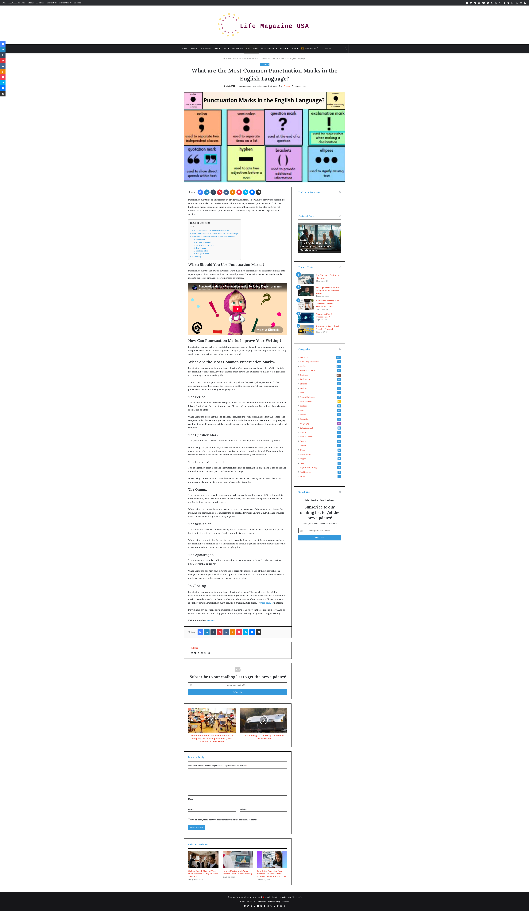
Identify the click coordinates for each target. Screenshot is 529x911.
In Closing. (196, 257)
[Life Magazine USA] (264, 25)
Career (303, 445)
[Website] (192, 652)
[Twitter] (199, 652)
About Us (40, 3)
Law (302, 410)
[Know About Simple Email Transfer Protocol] (306, 330)
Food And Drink (307, 370)
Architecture (305, 472)
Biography (304, 423)
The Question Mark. (204, 242)
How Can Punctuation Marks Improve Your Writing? (215, 233)
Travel (303, 415)
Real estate (305, 379)
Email (191, 809)
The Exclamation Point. (205, 245)
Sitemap (77, 3)
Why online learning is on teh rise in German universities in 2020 (327, 303)
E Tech (299, 897)
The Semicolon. (202, 251)
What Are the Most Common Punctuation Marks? (213, 237)
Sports (303, 441)
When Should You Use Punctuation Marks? (211, 230)
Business (205, 48)
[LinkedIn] (202, 652)
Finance (303, 384)
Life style (236, 48)
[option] (319, 238)
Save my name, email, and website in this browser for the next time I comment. (223, 820)
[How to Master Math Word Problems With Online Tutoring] (238, 859)
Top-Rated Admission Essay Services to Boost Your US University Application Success (271, 874)
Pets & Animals (306, 437)
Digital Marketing (308, 467)
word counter (267, 602)
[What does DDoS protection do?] (306, 318)
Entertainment (268, 48)
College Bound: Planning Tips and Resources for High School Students (203, 874)
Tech (216, 48)
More (294, 48)
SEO (225, 48)
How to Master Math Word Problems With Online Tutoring (237, 872)
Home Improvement (309, 361)
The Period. (200, 240)
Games (303, 432)
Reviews (303, 388)
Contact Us (52, 3)
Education (251, 48)
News (193, 48)
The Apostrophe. (202, 254)
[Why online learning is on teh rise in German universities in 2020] (306, 304)
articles (210, 620)
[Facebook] (196, 652)
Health (283, 48)
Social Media (305, 454)
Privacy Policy (65, 3)
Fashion (303, 406)
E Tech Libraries (271, 897)
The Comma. (201, 248)
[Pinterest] (205, 652)
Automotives (306, 401)
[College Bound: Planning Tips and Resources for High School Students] (203, 859)
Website (243, 809)
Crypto (303, 459)
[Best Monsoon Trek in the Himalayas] (306, 279)
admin (228, 86)
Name (191, 799)
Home (31, 3)
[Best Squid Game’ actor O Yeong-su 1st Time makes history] (306, 291)
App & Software (307, 397)
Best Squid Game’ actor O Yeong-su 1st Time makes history (328, 290)
